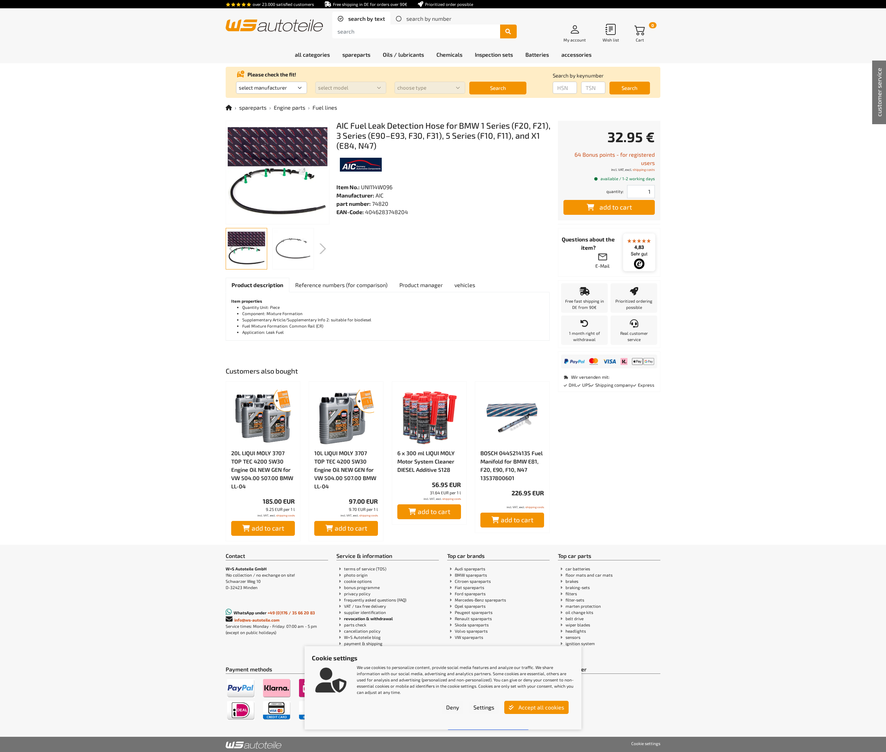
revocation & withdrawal (368, 618)
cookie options (358, 581)
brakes (572, 581)
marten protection (583, 606)
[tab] (361, 19)
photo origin (356, 574)
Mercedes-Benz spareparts (480, 599)
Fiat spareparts (469, 587)
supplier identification (365, 612)
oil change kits (579, 612)
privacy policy (357, 593)
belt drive (575, 618)
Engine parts (289, 107)
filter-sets (575, 599)
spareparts (252, 107)
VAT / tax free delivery (365, 606)
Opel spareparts (470, 606)
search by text (366, 18)
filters (571, 593)
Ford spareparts (470, 593)
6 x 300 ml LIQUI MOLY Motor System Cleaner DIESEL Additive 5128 (426, 461)
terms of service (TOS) (365, 568)
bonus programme (362, 587)
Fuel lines (325, 107)
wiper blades (578, 624)
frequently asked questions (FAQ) (375, 599)
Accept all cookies (540, 707)
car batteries (578, 568)
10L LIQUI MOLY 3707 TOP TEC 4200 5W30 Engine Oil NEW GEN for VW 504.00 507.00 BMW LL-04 (345, 469)
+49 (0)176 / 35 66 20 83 (291, 612)
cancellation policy (362, 631)
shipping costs (285, 515)
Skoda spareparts (472, 624)
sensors (573, 637)
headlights (576, 631)
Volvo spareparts (471, 631)
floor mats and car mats (589, 574)
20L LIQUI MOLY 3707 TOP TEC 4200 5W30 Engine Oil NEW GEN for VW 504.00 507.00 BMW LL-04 (262, 469)
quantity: (615, 191)
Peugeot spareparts (473, 612)
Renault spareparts (473, 618)
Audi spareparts (470, 568)
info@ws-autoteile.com (257, 619)
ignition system (580, 643)
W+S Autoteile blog (362, 637)
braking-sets (578, 587)
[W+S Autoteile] (274, 26)
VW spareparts (469, 637)
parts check (355, 624)
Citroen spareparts (473, 581)
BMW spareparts (471, 574)
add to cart (268, 528)
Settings (483, 707)
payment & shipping (363, 643)
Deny (452, 707)
